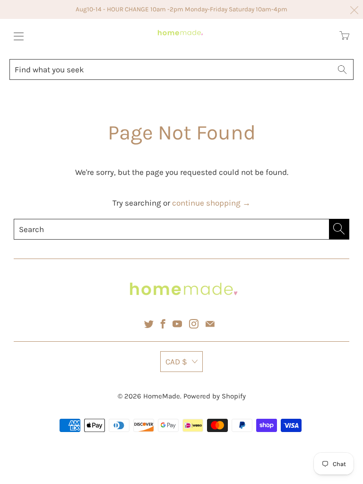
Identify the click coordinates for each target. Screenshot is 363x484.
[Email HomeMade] (210, 323)
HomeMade (161, 396)
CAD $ (176, 361)
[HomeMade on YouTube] (177, 323)
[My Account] (16, 36)
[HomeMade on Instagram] (194, 323)
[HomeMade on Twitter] (149, 323)
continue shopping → (211, 202)
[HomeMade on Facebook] (163, 323)
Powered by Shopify (214, 396)
